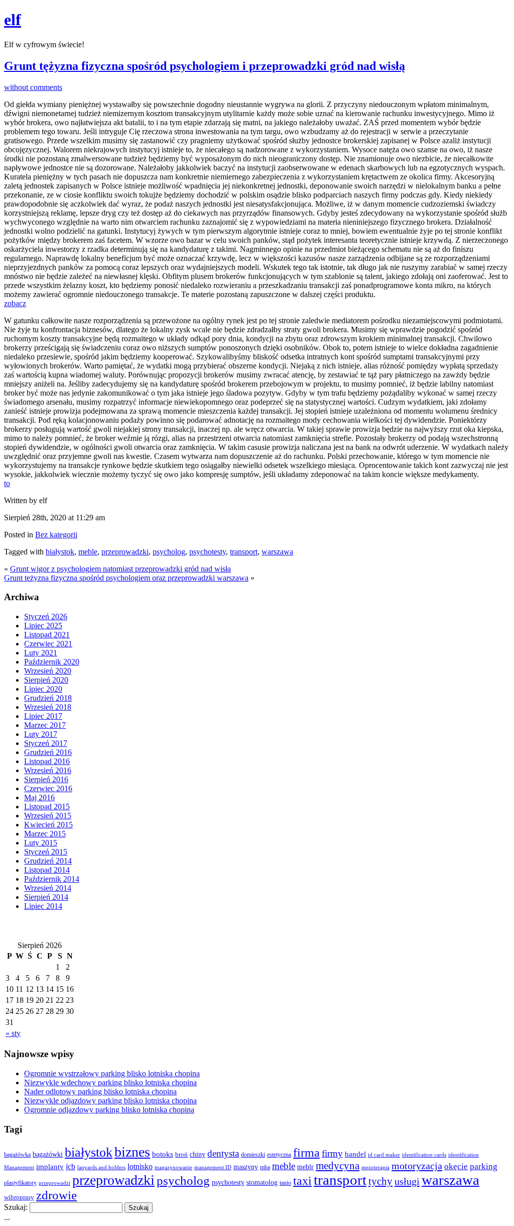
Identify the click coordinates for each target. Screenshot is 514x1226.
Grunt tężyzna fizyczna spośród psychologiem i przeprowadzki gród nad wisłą (204, 65)
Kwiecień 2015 (48, 824)
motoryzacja (417, 1165)
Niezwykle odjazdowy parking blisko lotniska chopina (110, 1100)
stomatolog (262, 1182)
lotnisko (140, 1166)
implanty (50, 1167)
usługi (407, 1181)
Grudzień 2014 (48, 861)
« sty (13, 1033)
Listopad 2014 (47, 870)
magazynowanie (173, 1167)
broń (181, 1154)
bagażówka (17, 1154)
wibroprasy (19, 1197)
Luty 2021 (40, 652)
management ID (212, 1167)
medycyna (337, 1165)
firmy (332, 1153)
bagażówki (48, 1154)
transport (244, 551)
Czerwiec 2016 (48, 788)
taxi (302, 1180)
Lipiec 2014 (43, 906)
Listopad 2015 (47, 806)
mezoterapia (375, 1167)
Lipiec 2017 (43, 716)
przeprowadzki (125, 551)
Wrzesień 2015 (47, 815)
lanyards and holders (101, 1167)
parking (483, 1166)
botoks (162, 1154)
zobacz (15, 303)
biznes (132, 1152)
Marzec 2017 (45, 725)
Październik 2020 (51, 661)
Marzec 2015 (45, 833)
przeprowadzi (54, 1183)
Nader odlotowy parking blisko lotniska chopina (100, 1091)
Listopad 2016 (47, 761)
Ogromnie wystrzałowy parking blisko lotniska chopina (112, 1073)
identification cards (424, 1155)
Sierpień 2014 (46, 897)
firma (306, 1152)
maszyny (245, 1167)
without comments (33, 87)
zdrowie (56, 1195)
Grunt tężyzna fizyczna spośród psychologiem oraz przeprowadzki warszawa (126, 578)
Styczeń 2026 (45, 616)
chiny (197, 1154)
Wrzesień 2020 (47, 671)
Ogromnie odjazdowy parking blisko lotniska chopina (109, 1109)
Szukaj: (16, 1207)
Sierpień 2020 (46, 680)
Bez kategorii (56, 534)
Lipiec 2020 (43, 689)
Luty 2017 (40, 734)
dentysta (223, 1153)
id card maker (384, 1155)
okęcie (456, 1166)
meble (87, 551)
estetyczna (279, 1154)
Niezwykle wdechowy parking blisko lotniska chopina (110, 1082)
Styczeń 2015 (45, 851)
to (7, 483)
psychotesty (207, 551)
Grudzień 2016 (48, 752)
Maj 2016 (39, 797)
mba (265, 1167)
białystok (60, 551)
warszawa (277, 551)
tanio (285, 1183)
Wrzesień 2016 (47, 770)
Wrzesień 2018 (47, 707)
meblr (305, 1167)
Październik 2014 (51, 879)
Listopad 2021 (47, 634)
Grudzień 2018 (48, 698)
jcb (70, 1166)
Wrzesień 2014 (47, 888)
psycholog (169, 551)
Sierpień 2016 (46, 779)
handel (355, 1154)
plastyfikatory (20, 1182)
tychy (380, 1181)
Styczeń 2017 (45, 743)
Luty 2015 (40, 842)
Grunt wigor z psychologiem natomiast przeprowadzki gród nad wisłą (120, 568)
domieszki (253, 1154)
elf (12, 20)
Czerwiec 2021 (48, 643)
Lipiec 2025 (43, 625)
